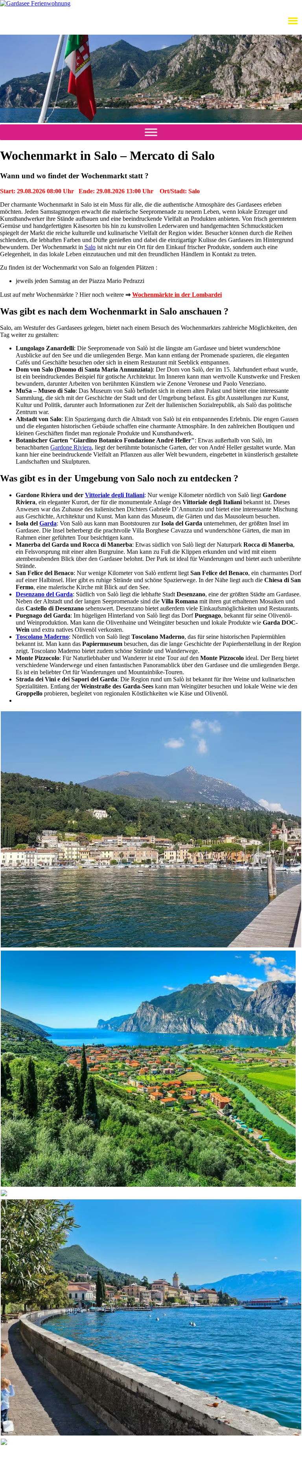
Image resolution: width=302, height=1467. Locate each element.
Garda (48, 523)
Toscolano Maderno (42, 636)
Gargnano (24, 1454)
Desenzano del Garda (44, 594)
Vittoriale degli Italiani (114, 495)
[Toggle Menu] (151, 132)
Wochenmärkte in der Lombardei (177, 294)
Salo (90, 247)
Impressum (165, 1457)
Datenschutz (133, 1457)
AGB (106, 1457)
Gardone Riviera (71, 447)
